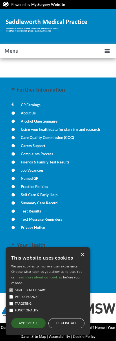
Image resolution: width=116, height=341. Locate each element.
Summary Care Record (39, 203)
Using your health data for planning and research (60, 129)
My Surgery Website (48, 4)
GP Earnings (31, 105)
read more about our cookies (39, 277)
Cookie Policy (84, 336)
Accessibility (59, 336)
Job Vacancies (32, 170)
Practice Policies (34, 186)
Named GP (29, 178)
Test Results (31, 211)
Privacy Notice (33, 227)
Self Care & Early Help (39, 194)
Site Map (39, 336)
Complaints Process (37, 154)
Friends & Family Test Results (45, 162)
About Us (28, 113)
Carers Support (33, 145)
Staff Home (95, 327)
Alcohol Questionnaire (39, 121)
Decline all (66, 323)
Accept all (28, 323)
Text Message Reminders (41, 219)
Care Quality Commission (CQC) (47, 137)
